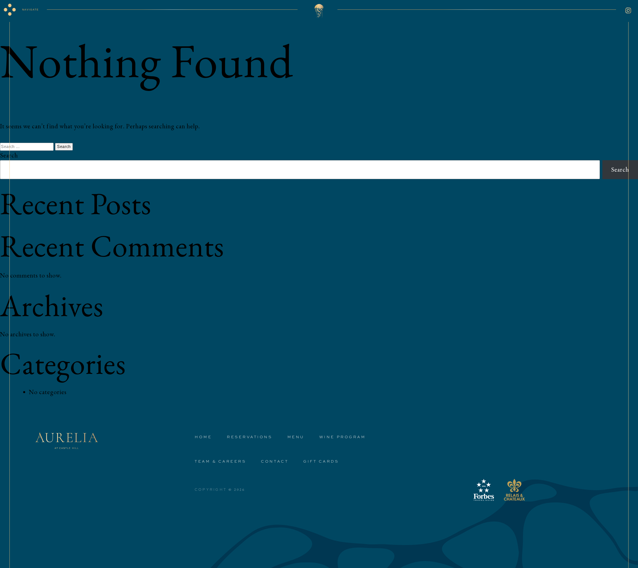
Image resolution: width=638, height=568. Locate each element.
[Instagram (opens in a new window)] (628, 11)
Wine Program (342, 436)
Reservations (249, 436)
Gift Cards (321, 461)
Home (203, 436)
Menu (295, 436)
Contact (274, 461)
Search (9, 155)
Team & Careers (220, 461)
